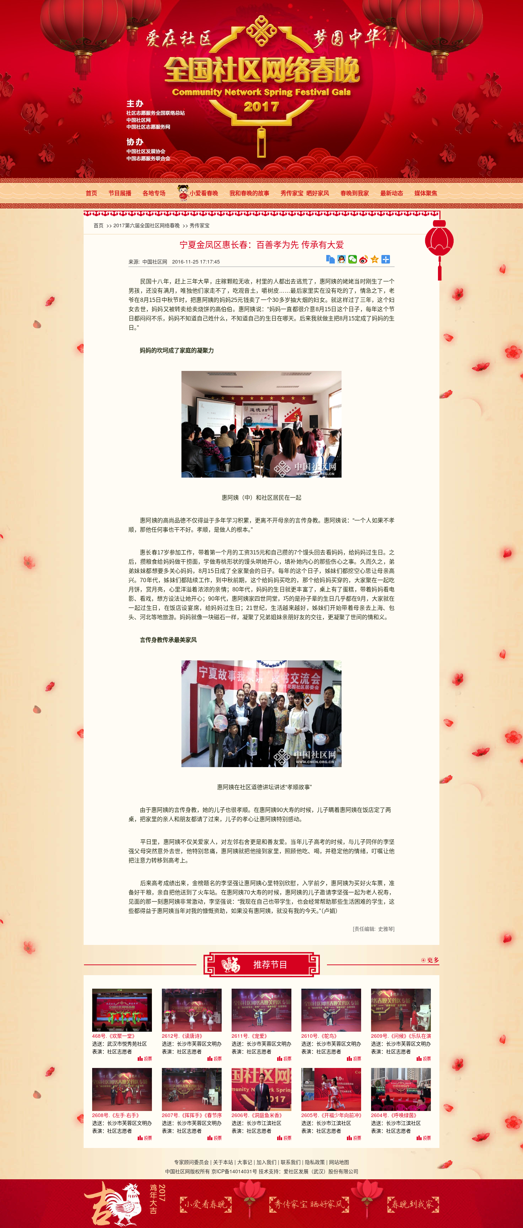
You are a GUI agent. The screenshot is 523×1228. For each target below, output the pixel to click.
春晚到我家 (354, 193)
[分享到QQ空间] (374, 259)
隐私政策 (315, 1161)
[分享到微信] (352, 259)
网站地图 (339, 1161)
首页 (91, 193)
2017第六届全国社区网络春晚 (146, 225)
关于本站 (223, 1161)
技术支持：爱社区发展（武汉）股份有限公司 (308, 1171)
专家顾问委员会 (191, 1161)
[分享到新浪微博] (363, 259)
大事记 (244, 1161)
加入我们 (266, 1161)
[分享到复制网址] (330, 259)
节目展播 (120, 193)
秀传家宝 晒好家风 (305, 193)
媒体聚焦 (425, 193)
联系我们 (291, 1161)
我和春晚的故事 (249, 193)
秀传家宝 (200, 225)
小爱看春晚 (204, 193)
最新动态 (391, 193)
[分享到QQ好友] (341, 259)
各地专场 (154, 193)
